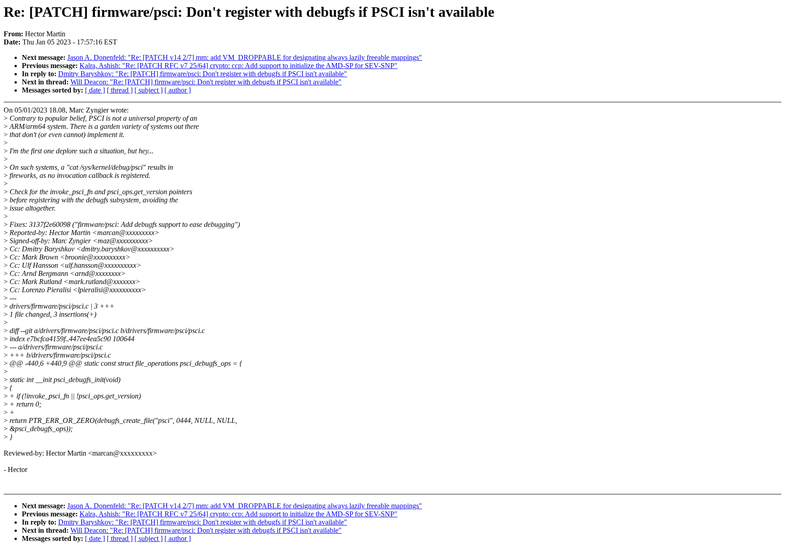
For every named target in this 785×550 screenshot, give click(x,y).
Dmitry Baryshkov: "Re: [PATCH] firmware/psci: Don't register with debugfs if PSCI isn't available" (202, 74)
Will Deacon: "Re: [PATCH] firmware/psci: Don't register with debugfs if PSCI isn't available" (206, 82)
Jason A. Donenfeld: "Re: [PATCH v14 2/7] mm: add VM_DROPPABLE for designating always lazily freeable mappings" (244, 57)
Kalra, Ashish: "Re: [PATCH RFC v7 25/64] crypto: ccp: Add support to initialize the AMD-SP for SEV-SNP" (238, 65)
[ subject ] (148, 90)
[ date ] (95, 90)
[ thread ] (120, 90)
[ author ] (177, 90)
